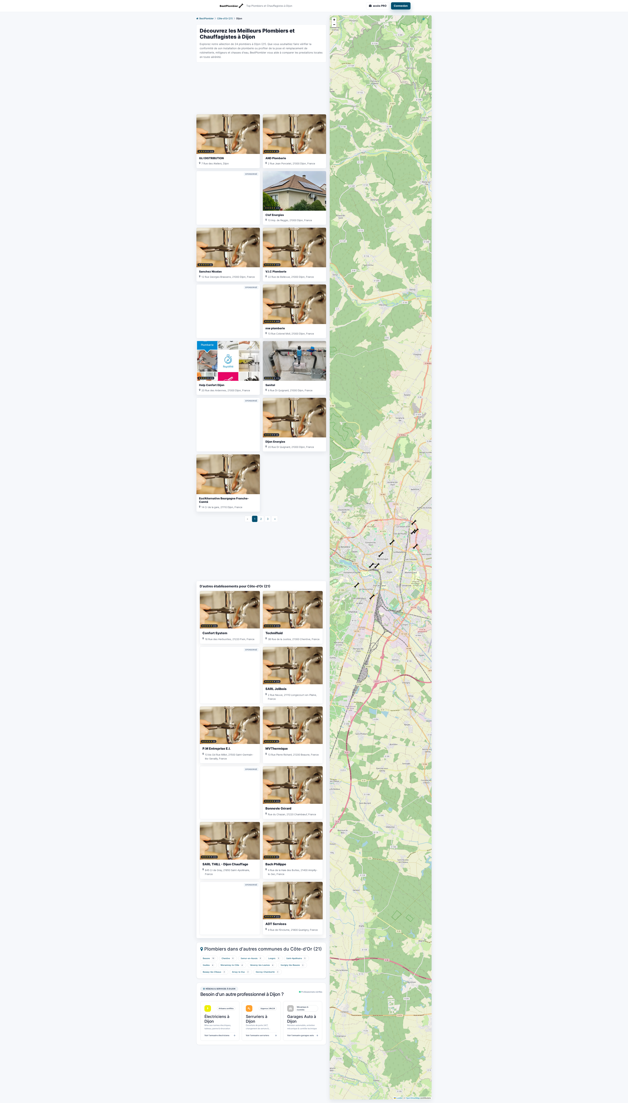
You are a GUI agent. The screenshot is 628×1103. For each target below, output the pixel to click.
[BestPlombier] (231, 6)
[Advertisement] (261, 88)
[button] (372, 597)
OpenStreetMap (413, 1097)
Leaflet (399, 1097)
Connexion (401, 5)
